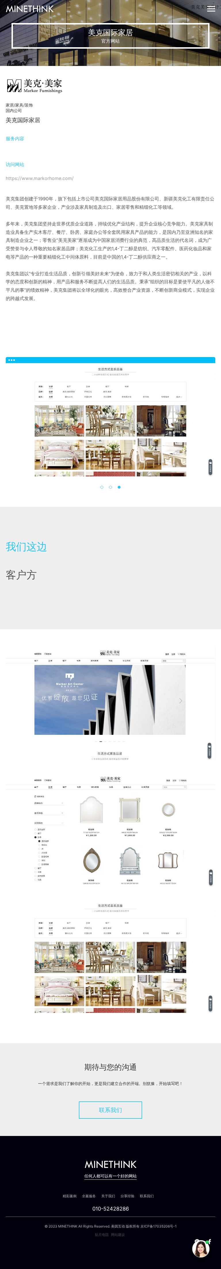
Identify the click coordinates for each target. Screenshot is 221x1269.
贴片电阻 (102, 1234)
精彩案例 (70, 1196)
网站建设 (118, 1234)
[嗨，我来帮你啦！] (200, 1248)
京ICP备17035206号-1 (158, 1226)
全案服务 (89, 1196)
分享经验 (127, 1196)
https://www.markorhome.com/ (40, 178)
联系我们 (110, 1110)
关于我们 (108, 1196)
